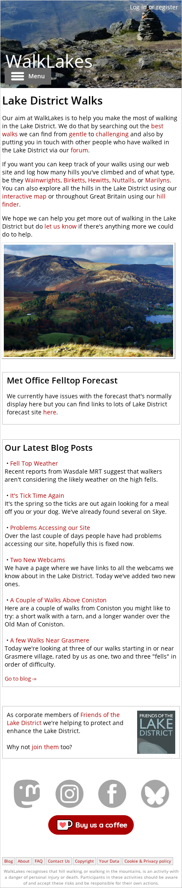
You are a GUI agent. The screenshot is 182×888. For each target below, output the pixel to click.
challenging (112, 134)
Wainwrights (43, 180)
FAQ (39, 861)
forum (79, 150)
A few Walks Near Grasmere (49, 640)
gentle (78, 134)
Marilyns (157, 180)
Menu (36, 76)
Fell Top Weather (34, 463)
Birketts (74, 180)
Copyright (84, 861)
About (24, 861)
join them (45, 747)
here (49, 412)
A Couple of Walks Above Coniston (58, 600)
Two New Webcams (37, 560)
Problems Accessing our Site (50, 528)
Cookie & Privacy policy (147, 861)
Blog (8, 861)
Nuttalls (123, 180)
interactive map (24, 196)
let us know (60, 226)
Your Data (109, 861)
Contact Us (59, 861)
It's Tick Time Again (37, 495)
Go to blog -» (20, 678)
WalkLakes (49, 61)
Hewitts (98, 180)
